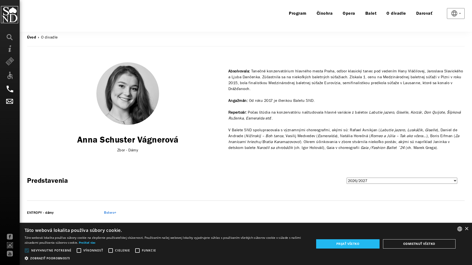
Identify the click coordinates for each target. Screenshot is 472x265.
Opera (349, 13)
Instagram (10, 245)
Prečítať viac (87, 243)
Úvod (31, 37)
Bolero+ (110, 213)
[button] (165, 258)
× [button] (466, 229)
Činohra (325, 13)
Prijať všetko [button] (347, 244)
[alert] (236, 244)
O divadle (396, 13)
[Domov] (19, 15)
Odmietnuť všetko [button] (419, 244)
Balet (371, 13)
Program (298, 13)
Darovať (424, 13)
